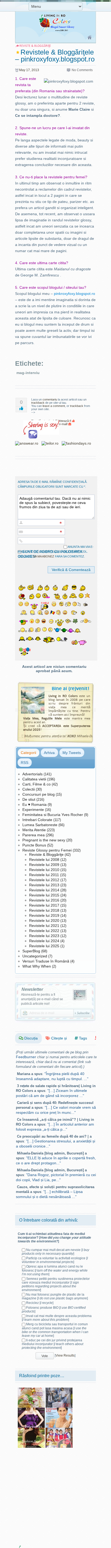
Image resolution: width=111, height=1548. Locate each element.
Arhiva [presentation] (49, 752)
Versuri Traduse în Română (45, 961)
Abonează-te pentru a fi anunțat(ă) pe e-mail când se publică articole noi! (42, 999)
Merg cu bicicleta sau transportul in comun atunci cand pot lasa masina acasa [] (55, 1329)
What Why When (36, 966)
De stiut (28, 799)
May (22, 70)
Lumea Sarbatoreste (39, 825)
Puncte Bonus (34, 845)
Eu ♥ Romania (34, 804)
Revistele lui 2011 (44, 875)
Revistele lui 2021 (44, 925)
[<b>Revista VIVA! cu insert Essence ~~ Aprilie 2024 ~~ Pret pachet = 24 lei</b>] (59, 1389)
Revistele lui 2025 (44, 946)
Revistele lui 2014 (44, 890)
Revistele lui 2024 (44, 941)
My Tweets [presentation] (72, 752)
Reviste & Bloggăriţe (46, 854)
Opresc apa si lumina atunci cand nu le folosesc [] (55, 1270)
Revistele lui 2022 (44, 931)
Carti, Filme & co (36, 784)
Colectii (28, 789)
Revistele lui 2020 (44, 920)
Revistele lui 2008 (44, 859)
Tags (82, 1038)
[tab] (28, 752)
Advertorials (32, 774)
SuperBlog (31, 951)
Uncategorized (34, 956)
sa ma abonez (43, 556)
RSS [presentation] (24, 762)
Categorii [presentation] (28, 752)
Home (90, 38)
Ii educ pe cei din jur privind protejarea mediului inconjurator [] (52, 1344)
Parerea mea (33, 835)
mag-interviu (28, 373)
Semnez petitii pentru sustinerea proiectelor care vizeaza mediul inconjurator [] (56, 1284)
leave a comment (54, 405)
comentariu (50, 399)
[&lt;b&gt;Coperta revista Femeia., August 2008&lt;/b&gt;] (59, 1409)
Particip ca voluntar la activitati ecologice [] (55, 1260)
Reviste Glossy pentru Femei (47, 850)
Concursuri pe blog (38, 794)
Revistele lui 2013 (44, 885)
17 (28, 70)
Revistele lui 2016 (44, 900)
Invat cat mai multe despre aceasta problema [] (57, 1318)
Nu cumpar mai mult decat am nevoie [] (55, 1252)
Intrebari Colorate (37, 820)
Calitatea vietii (34, 779)
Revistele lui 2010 (44, 870)
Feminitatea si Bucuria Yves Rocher (52, 814)
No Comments (82, 70)
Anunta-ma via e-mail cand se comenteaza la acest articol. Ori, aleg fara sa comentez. (55, 551)
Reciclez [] (39, 1303)
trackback (37, 402)
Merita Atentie (34, 830)
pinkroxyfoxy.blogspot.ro (74, 293)
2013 (35, 70)
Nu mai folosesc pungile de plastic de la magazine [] (55, 1296)
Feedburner (26, 1057)
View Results (65, 1355)
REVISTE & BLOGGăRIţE (35, 46)
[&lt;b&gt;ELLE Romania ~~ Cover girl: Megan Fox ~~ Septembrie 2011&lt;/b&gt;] (31, 1429)
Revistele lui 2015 (44, 895)
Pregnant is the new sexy (43, 840)
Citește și (58, 1038)
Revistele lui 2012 (44, 880)
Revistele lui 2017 (44, 905)
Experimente (33, 809)
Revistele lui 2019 (44, 915)
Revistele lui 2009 (44, 864)
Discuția (30, 1038)
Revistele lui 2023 (44, 936)
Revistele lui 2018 (44, 910)
